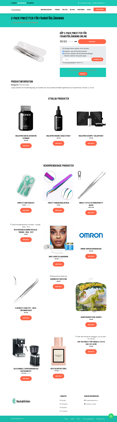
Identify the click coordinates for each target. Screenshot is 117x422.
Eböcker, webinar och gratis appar (75, 56)
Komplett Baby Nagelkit (25, 203)
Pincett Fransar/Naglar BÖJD (58, 203)
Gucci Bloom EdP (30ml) (59, 368)
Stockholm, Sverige (85, 3)
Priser (57, 10)
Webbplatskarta (101, 419)
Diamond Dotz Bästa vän (58, 279)
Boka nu (83, 74)
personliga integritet (69, 62)
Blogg (72, 10)
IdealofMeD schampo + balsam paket (91, 136)
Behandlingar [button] (46, 10)
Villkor (78, 419)
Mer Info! (92, 41)
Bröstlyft (63, 400)
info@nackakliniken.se (99, 3)
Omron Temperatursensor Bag (91, 249)
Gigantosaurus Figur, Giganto (91, 317)
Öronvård (26, 85)
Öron (21, 85)
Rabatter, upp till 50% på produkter (75, 51)
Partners (80, 10)
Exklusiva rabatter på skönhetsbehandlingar (78, 53)
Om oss (64, 10)
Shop (89, 10)
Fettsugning (64, 404)
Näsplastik (64, 407)
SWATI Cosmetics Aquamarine (58, 256)
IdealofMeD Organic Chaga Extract (58, 136)
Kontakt (72, 419)
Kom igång (100, 9)
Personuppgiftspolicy (88, 419)
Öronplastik (64, 411)
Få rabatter (97, 59)
